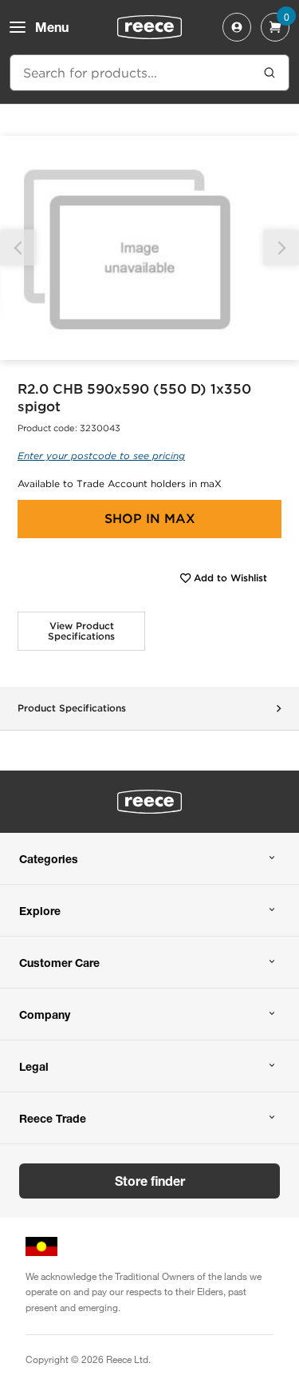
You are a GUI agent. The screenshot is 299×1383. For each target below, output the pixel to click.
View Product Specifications (81, 631)
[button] (281, 248)
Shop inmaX (149, 518)
